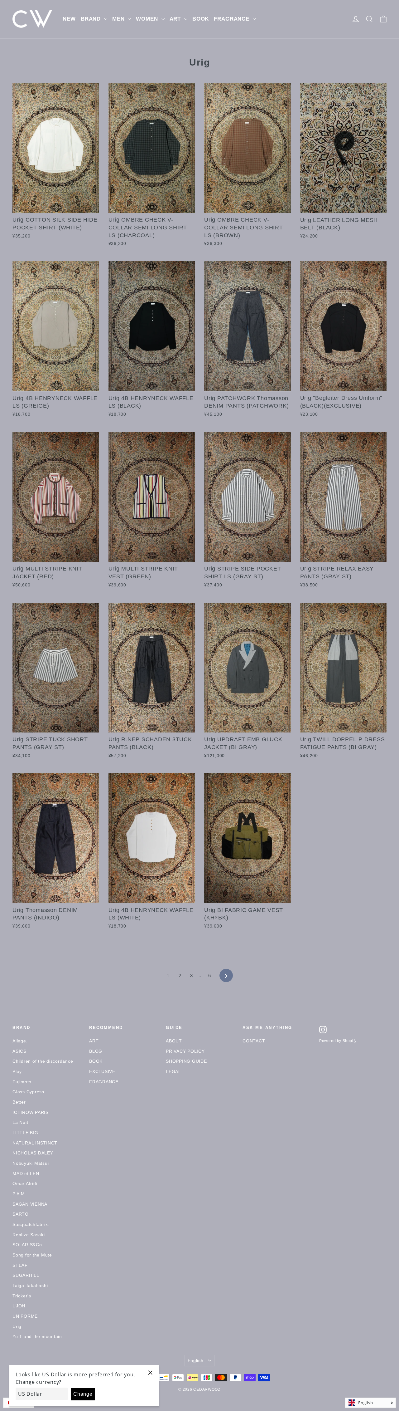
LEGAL (173, 1071)
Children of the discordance (42, 1061)
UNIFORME (25, 1316)
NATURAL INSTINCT (34, 1142)
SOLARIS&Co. (27, 1244)
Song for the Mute (32, 1254)
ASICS (19, 1051)
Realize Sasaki (28, 1234)
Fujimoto (21, 1081)
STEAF (20, 1265)
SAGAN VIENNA (29, 1204)
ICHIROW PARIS (30, 1112)
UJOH (18, 1305)
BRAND (92, 19)
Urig (17, 1326)
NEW (69, 19)
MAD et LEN (25, 1173)
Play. (17, 1071)
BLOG (95, 1051)
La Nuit (20, 1122)
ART (176, 19)
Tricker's (21, 1295)
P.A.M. (19, 1193)
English (196, 1360)
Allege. (19, 1040)
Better (19, 1102)
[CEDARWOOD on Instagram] (323, 1029)
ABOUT (174, 1040)
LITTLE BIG (25, 1132)
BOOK (200, 19)
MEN (119, 19)
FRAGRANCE (232, 19)
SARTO (20, 1214)
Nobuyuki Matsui (30, 1163)
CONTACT (254, 1040)
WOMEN (148, 19)
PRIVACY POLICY (185, 1051)
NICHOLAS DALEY (32, 1152)
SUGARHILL (25, 1275)
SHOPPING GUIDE (186, 1061)
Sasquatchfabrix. (30, 1224)
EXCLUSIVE (102, 1071)
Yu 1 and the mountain (37, 1336)
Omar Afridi (24, 1183)
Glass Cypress (28, 1091)
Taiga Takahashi (30, 1285)
